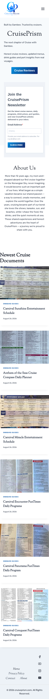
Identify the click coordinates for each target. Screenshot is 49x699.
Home (16, 669)
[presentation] (24, 282)
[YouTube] (40, 664)
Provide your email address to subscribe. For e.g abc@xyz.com (23, 137)
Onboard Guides (10, 304)
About (23, 678)
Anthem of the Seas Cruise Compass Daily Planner (20, 375)
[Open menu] (43, 8)
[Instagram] (40, 671)
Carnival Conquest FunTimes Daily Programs (21, 632)
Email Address (15, 125)
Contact (10, 678)
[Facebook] (40, 657)
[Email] (40, 678)
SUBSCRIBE (16, 145)
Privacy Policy (16, 674)
